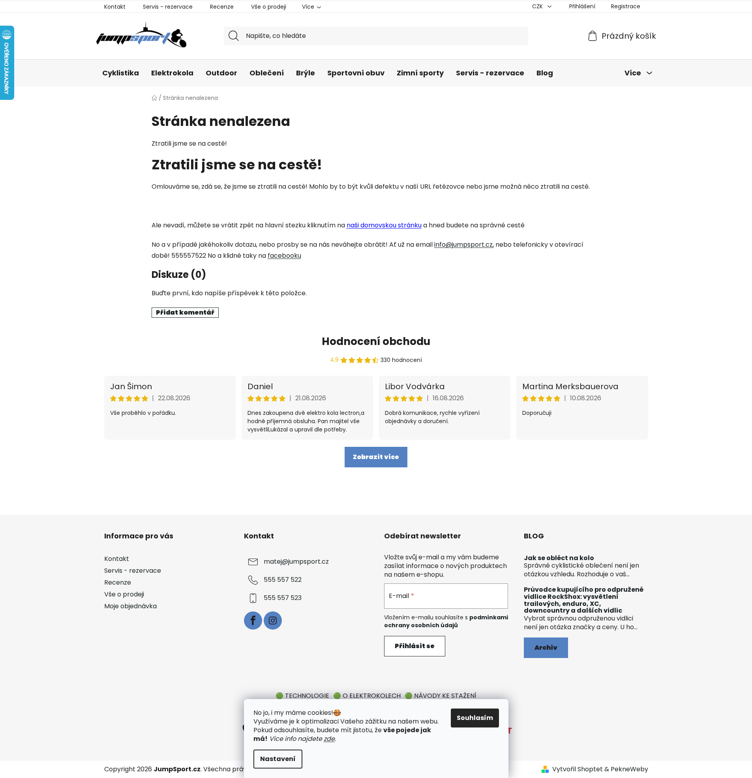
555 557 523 (283, 597)
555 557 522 (283, 579)
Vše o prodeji (268, 7)
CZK (538, 6)
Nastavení (278, 758)
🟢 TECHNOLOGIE (302, 695)
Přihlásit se (415, 646)
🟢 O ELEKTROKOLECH (367, 695)
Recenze (222, 7)
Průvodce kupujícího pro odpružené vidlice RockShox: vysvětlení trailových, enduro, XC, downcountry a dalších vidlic (583, 600)
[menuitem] (120, 73)
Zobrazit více (376, 456)
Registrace (625, 6)
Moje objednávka (130, 606)
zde (329, 738)
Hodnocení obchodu (376, 341)
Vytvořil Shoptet (577, 769)
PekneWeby (629, 769)
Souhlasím (475, 717)
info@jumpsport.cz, (464, 244)
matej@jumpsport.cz (296, 561)
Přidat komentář (185, 312)
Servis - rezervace (168, 7)
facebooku (284, 255)
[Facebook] (253, 620)
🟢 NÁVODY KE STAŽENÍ (440, 695)
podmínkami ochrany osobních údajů (446, 621)
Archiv (545, 647)
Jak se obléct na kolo (559, 558)
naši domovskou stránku (384, 225)
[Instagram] (273, 620)
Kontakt (115, 7)
